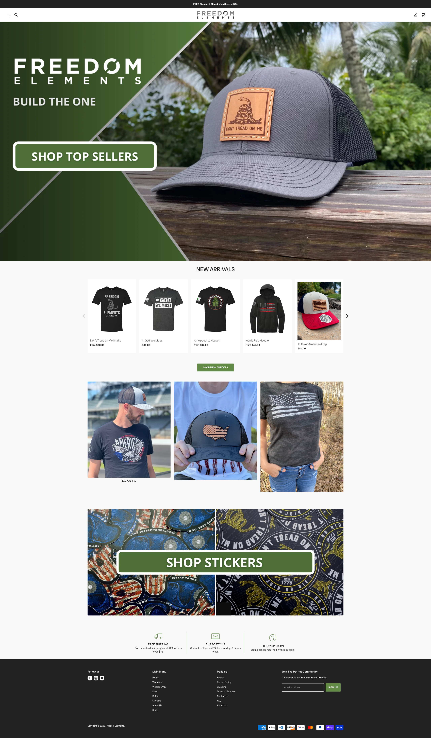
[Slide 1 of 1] (215, 141)
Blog (154, 709)
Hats (154, 691)
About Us (157, 705)
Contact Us (222, 696)
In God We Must (152, 340)
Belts (155, 696)
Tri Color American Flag (312, 344)
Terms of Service (226, 691)
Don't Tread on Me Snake (105, 340)
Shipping (221, 686)
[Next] (347, 316)
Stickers (156, 700)
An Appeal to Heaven (207, 340)
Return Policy (224, 682)
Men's (155, 677)
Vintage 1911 (159, 686)
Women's (157, 682)
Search (220, 677)
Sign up (333, 687)
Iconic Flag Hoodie (257, 340)
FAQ (219, 700)
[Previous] (84, 316)
